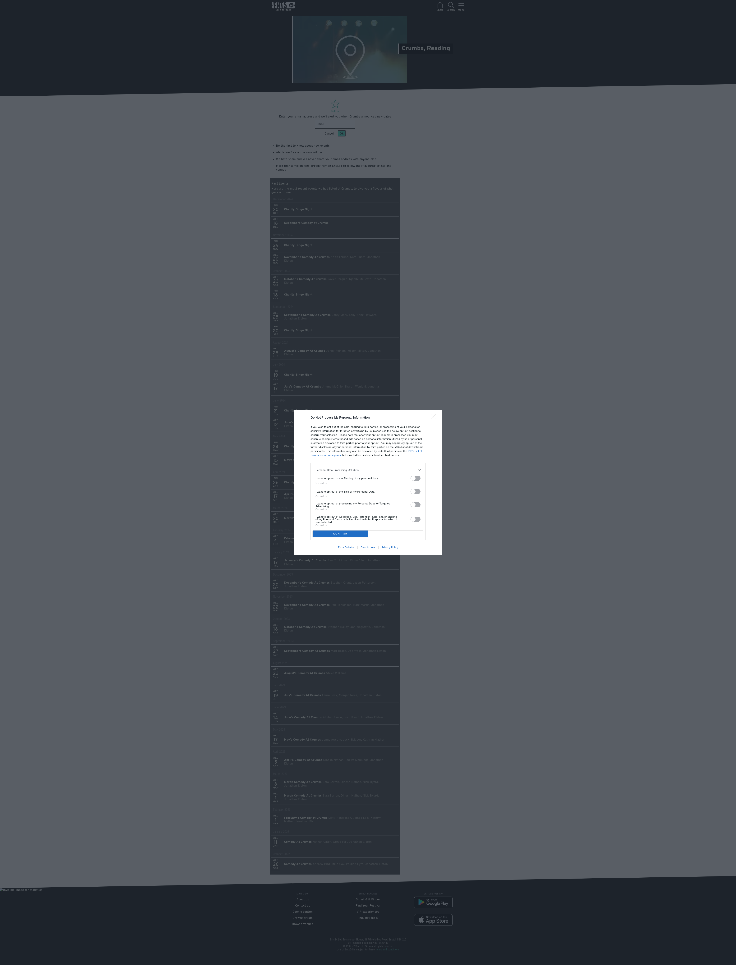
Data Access (368, 547)
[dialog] (368, 482)
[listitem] (368, 470)
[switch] (416, 478)
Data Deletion (346, 547)
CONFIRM (340, 533)
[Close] (434, 417)
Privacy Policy (389, 547)
